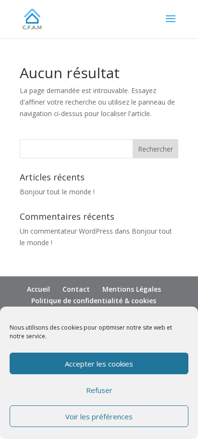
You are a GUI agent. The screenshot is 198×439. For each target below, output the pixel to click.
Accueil (38, 289)
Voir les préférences (99, 416)
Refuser (99, 390)
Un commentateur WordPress (66, 231)
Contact (76, 289)
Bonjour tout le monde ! (57, 191)
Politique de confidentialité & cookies (93, 300)
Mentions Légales (131, 289)
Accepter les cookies (99, 363)
